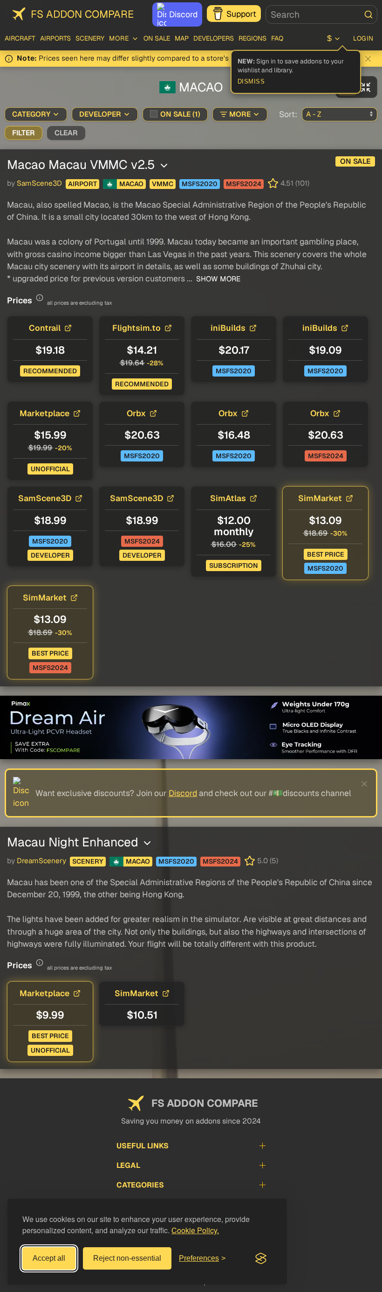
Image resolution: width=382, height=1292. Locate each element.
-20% (63, 448)
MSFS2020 (200, 184)
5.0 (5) (267, 861)
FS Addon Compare (82, 14)
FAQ (277, 38)
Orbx (136, 413)
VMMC (162, 184)
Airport (82, 184)
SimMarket (320, 498)
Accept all (49, 1258)
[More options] (164, 165)
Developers (213, 38)
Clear (66, 133)
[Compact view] (365, 87)
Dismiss (251, 81)
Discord (183, 14)
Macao (131, 184)
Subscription (233, 565)
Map (182, 38)
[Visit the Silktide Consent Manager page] (261, 1258)
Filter (23, 133)
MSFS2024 (243, 184)
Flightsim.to (136, 327)
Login (363, 38)
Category (31, 114)
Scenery (89, 38)
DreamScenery (41, 861)
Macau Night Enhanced (74, 842)
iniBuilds (228, 327)
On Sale (156, 38)
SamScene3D (39, 183)
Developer (100, 114)
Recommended (50, 371)
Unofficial (50, 469)
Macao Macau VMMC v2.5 (82, 164)
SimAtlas (228, 498)
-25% (247, 544)
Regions (252, 38)
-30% (339, 533)
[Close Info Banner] (368, 58)
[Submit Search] (368, 14)
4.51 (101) (294, 183)
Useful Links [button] (142, 1146)
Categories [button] (140, 1185)
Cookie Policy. (195, 1230)
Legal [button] (128, 1165)
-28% (155, 363)
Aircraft (20, 38)
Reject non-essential (127, 1258)
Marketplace (44, 413)
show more (217, 279)
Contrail (45, 327)
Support (241, 13)
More (240, 114)
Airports (55, 38)
